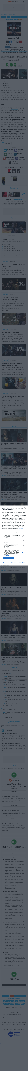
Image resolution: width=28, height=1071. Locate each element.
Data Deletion (6, 562)
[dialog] (14, 535)
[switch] (23, 536)
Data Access (14, 562)
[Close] (25, 508)
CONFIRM (8, 558)
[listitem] (14, 533)
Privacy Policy (22, 562)
